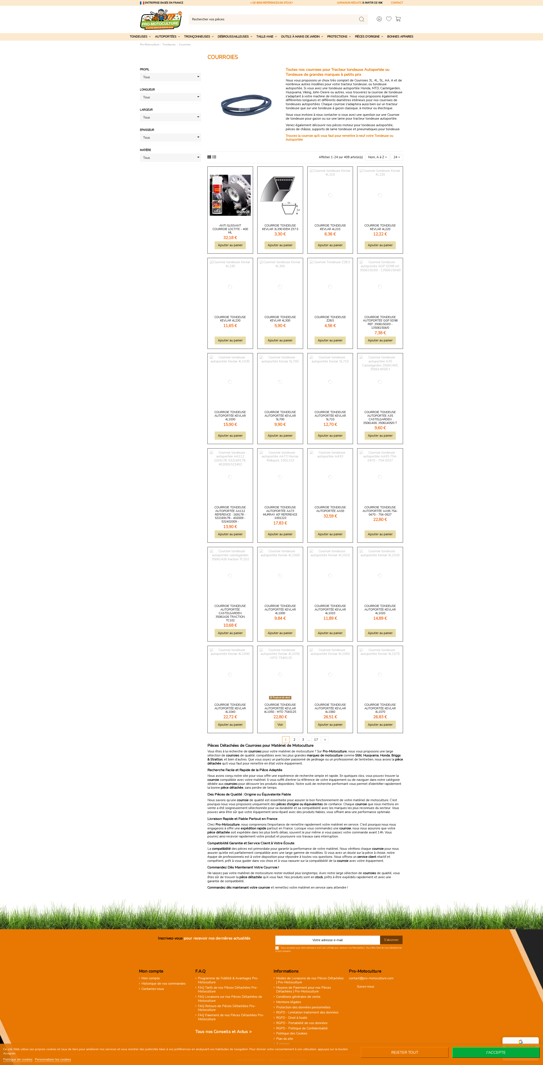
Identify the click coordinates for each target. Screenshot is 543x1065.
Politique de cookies (17, 1059)
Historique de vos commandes (163, 984)
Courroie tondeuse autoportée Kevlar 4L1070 (380, 708)
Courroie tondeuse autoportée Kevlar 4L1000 (280, 609)
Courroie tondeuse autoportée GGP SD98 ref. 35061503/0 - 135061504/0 (380, 322)
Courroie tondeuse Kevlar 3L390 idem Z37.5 (280, 227)
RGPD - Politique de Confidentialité (302, 1028)
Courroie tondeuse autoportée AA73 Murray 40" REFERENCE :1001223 (280, 512)
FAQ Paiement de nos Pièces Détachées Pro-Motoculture (231, 1017)
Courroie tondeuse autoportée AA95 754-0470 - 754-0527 (380, 511)
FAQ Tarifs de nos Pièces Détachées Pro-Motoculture (228, 990)
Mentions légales (288, 1002)
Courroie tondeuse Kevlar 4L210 (330, 227)
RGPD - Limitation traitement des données (307, 1012)
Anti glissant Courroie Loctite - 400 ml (230, 229)
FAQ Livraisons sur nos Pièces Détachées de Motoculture (230, 999)
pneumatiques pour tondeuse (378, 129)
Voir (280, 725)
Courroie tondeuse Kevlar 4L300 (280, 319)
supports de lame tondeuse (332, 129)
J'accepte (496, 1052)
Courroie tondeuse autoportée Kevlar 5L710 (330, 415)
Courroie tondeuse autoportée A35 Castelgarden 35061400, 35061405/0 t (380, 417)
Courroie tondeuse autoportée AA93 (330, 509)
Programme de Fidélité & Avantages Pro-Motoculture (228, 980)
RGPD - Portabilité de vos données (301, 1023)
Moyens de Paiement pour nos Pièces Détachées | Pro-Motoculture (303, 990)
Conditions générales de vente (298, 997)
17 (316, 740)
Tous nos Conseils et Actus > (223, 1031)
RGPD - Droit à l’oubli (291, 1018)
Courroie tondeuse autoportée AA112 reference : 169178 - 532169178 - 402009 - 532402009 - (230, 514)
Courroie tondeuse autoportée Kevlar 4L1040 (230, 708)
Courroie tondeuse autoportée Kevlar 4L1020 (380, 609)
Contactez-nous (152, 989)
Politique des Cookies (291, 1033)
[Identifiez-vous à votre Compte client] (379, 19)
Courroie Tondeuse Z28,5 (330, 319)
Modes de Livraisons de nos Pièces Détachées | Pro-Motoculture (310, 980)
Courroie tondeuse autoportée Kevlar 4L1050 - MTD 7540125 (280, 708)
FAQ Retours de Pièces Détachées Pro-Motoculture (227, 1008)
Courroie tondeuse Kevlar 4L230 (230, 319)
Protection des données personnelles (303, 1007)
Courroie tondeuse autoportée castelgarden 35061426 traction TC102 (230, 613)
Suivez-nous (365, 986)
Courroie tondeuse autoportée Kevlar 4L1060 (330, 708)
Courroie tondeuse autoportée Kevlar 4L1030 (230, 415)
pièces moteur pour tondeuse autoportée (362, 125)
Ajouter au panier (230, 245)
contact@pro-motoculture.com (371, 978)
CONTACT (397, 2)
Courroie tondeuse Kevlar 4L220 (380, 227)
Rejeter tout (404, 1052)
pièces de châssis (298, 129)
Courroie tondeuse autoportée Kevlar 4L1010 (330, 609)
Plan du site (284, 1039)
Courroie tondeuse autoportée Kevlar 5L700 (280, 415)
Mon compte (150, 978)
